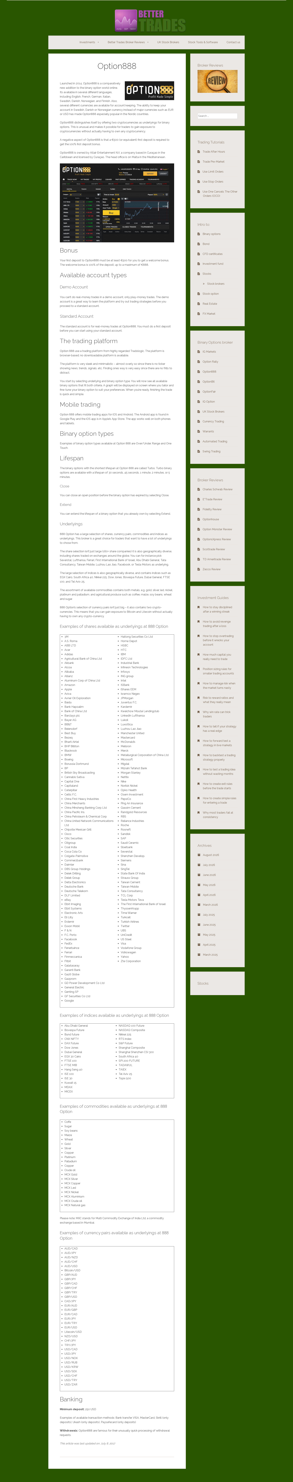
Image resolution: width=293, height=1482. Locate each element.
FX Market (209, 313)
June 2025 (209, 924)
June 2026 (209, 875)
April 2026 (209, 895)
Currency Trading (213, 421)
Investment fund (213, 263)
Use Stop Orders (213, 181)
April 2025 (209, 944)
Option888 (209, 371)
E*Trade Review (212, 499)
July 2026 (209, 865)
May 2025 (209, 934)
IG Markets (209, 351)
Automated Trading (215, 441)
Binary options (212, 234)
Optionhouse (211, 519)
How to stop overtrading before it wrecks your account (218, 640)
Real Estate (210, 303)
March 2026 (210, 904)
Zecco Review (212, 569)
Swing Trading (211, 451)
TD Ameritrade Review (217, 559)
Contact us (233, 42)
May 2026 (209, 885)
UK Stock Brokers (168, 42)
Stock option (211, 293)
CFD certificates (213, 254)
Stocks (207, 273)
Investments (89, 42)
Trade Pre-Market (213, 161)
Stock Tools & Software (203, 42)
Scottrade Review (214, 549)
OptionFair (209, 391)
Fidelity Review (212, 509)
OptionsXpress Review (217, 539)
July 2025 (209, 914)
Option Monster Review (217, 529)
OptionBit (209, 381)
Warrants (208, 431)
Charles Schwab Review (218, 489)
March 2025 (210, 954)
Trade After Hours (214, 151)
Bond (206, 244)
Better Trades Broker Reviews (128, 42)
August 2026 (211, 855)
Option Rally (210, 361)
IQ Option (209, 401)
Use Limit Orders (213, 171)
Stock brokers (215, 283)
